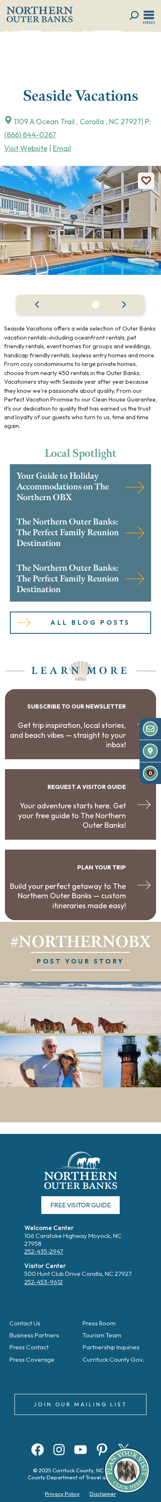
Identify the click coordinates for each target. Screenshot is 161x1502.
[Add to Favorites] (146, 180)
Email (62, 148)
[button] (95, 304)
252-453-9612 (43, 1282)
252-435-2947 (43, 1251)
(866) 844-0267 (30, 134)
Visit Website (25, 148)
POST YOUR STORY (80, 961)
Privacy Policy (62, 1493)
